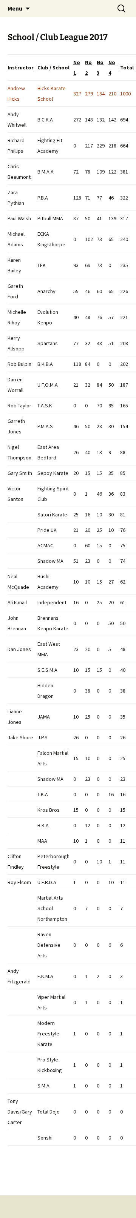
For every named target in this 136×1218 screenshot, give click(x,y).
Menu (15, 8)
